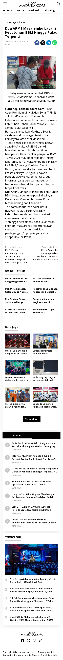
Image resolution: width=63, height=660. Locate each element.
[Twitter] (28, 640)
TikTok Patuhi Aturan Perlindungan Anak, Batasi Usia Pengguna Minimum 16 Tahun (32, 599)
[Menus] (5, 4)
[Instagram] (34, 640)
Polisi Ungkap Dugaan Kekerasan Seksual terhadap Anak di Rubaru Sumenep (45, 290)
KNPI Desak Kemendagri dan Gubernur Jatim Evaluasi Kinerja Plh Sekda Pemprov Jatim (16, 255)
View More (31, 419)
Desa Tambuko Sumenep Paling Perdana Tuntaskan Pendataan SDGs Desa (45, 253)
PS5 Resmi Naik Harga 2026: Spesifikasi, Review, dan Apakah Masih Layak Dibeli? (31, 609)
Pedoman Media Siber (25, 655)
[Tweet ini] (42, 42)
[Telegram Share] (48, 42)
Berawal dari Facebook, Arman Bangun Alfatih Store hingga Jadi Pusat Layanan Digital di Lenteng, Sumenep (31, 590)
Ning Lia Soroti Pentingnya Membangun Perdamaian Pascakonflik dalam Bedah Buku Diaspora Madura (33, 496)
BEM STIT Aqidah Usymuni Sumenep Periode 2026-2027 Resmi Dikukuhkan (31, 508)
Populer (17, 435)
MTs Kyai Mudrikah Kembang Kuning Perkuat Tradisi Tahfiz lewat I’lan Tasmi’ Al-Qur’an (33, 457)
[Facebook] (22, 640)
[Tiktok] (40, 640)
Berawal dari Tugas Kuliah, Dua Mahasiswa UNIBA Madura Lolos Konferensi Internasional (43, 311)
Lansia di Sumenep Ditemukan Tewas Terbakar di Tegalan (16, 311)
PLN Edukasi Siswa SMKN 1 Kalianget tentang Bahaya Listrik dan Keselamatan (15, 301)
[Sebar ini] (36, 42)
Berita (7, 44)
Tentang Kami (45, 652)
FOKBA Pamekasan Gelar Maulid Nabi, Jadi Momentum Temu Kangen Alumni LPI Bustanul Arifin (17, 290)
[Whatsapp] (54, 42)
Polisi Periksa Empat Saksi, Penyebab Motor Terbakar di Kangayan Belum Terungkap (35, 445)
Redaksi (7, 655)
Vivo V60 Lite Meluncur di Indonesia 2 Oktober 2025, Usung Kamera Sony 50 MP (31, 618)
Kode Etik (45, 655)
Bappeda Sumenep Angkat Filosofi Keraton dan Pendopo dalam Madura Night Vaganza (45, 301)
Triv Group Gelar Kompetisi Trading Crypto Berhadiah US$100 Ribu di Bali (33, 581)
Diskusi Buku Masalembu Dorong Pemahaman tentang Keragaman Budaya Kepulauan (34, 521)
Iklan (55, 655)
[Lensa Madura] (32, 4)
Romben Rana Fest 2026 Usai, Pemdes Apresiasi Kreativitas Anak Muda (31, 483)
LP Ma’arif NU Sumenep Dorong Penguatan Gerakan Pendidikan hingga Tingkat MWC (35, 470)
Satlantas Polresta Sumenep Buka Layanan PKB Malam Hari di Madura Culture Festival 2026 (44, 280)
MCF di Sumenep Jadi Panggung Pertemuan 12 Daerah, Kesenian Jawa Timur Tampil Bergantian (17, 280)
